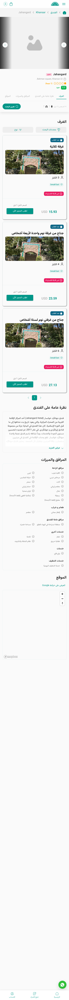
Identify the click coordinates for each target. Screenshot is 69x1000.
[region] (34, 625)
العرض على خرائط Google (53, 585)
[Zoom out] (62, 598)
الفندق (54, 13)
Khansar (40, 13)
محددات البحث (49, 130)
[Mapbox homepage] (11, 657)
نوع (15, 130)
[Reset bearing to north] (62, 603)
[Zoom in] (62, 594)
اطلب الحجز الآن (20, 211)
